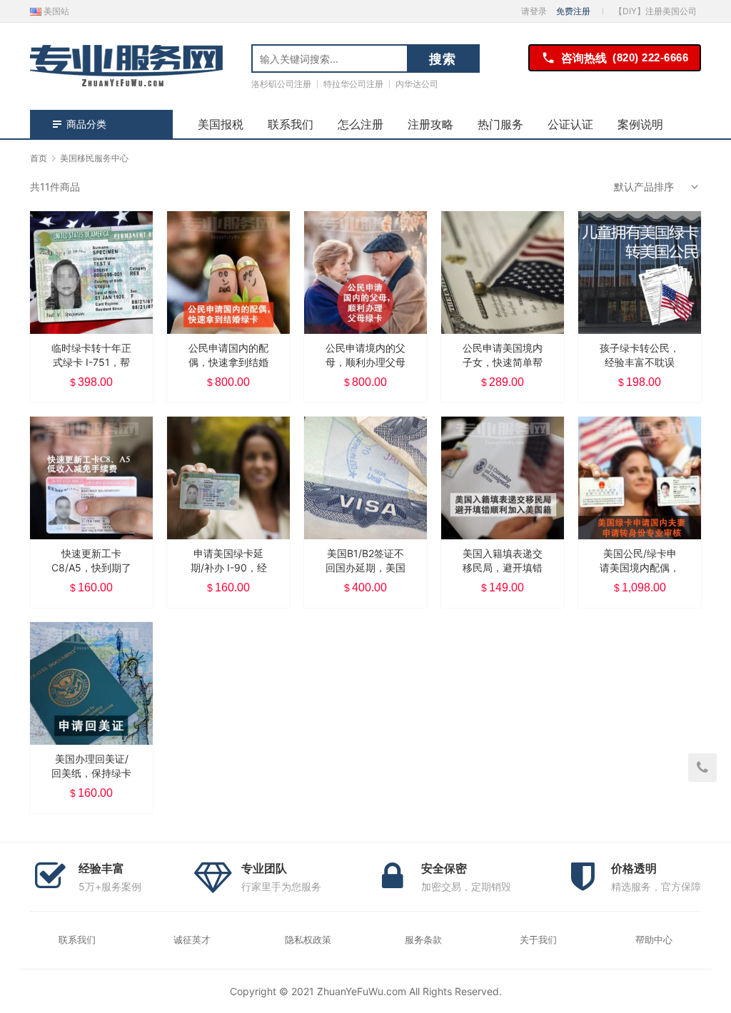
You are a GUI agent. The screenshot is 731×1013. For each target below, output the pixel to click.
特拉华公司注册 (353, 83)
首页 (38, 158)
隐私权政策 (308, 939)
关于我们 (538, 939)
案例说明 (640, 124)
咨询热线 (624, 58)
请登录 (534, 11)
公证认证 (570, 124)
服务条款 (423, 939)
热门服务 (500, 124)
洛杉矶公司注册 (281, 83)
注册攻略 (430, 124)
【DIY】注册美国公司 (655, 11)
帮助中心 (653, 939)
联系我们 (290, 124)
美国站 (55, 11)
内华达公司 (416, 83)
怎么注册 (360, 124)
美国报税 (220, 124)
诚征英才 (192, 939)
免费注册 (573, 11)
